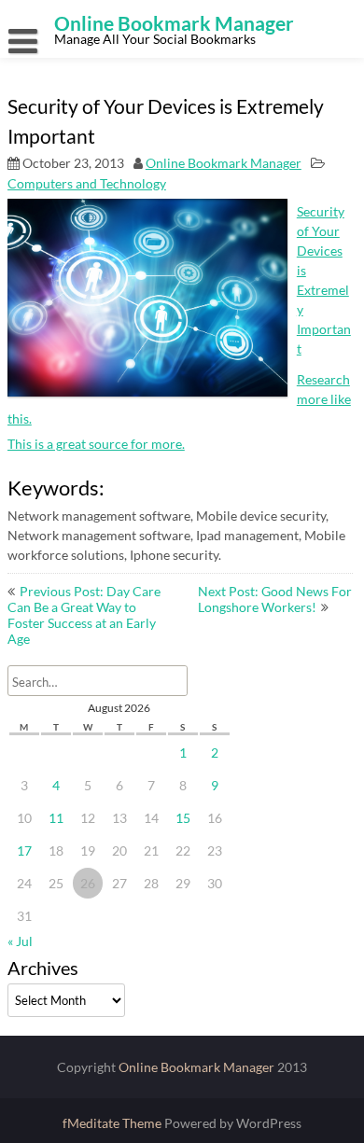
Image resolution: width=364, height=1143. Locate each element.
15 (182, 818)
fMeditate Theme (113, 1123)
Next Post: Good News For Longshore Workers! (275, 599)
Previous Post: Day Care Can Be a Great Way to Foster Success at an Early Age (84, 615)
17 (24, 850)
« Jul (20, 941)
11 (56, 818)
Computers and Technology (86, 183)
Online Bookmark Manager (223, 163)
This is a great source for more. (96, 444)
